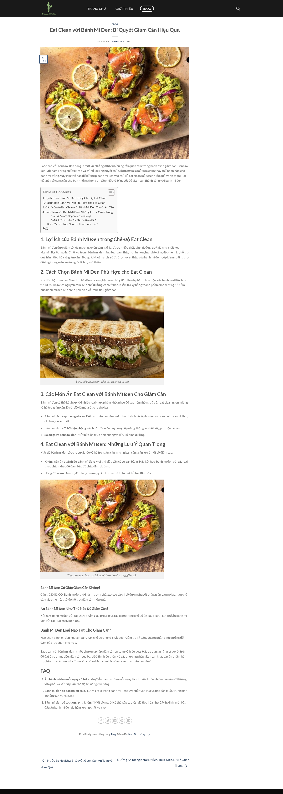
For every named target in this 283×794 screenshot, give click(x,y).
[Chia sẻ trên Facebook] (101, 720)
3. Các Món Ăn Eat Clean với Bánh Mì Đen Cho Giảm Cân (78, 207)
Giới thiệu (124, 8)
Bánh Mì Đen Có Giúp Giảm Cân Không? (71, 216)
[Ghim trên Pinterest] (122, 720)
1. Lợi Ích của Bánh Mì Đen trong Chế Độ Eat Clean (74, 198)
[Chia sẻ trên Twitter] (108, 720)
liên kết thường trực (139, 734)
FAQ (45, 228)
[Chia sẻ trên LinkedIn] (129, 720)
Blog (147, 8)
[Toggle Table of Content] (109, 192)
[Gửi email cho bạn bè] (115, 720)
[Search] (238, 8)
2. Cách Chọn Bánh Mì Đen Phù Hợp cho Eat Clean (74, 202)
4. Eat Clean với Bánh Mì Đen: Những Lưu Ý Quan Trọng (78, 212)
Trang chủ (96, 8)
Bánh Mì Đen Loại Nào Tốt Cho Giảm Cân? (72, 224)
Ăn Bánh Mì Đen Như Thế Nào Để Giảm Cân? (73, 220)
